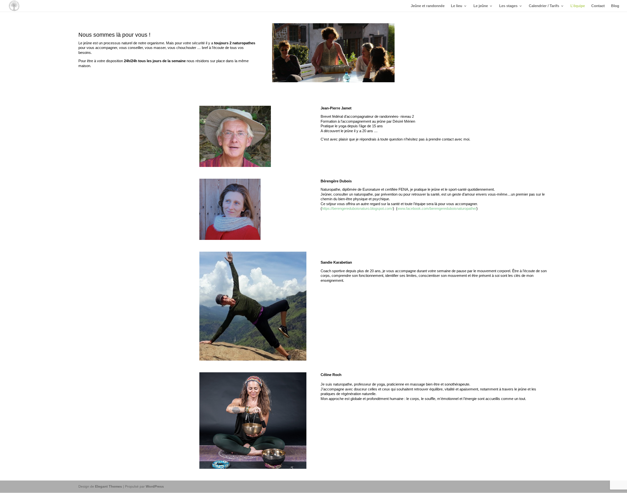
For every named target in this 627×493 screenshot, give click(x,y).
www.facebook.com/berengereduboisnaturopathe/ (436, 208)
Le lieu (456, 6)
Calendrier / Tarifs (544, 6)
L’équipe (577, 6)
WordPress (155, 486)
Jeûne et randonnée (428, 6)
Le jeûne (480, 6)
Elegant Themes (108, 486)
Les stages (508, 6)
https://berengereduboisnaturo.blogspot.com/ (357, 208)
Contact (598, 6)
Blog (615, 6)
